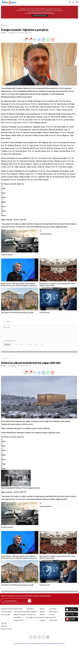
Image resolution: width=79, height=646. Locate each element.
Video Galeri (53, 612)
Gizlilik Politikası (32, 643)
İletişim (24, 643)
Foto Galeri (52, 609)
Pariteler (43, 620)
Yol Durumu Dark (6, 612)
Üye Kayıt (4, 626)
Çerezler (39, 643)
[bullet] (30, 344)
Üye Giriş (4, 623)
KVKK (44, 643)
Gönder (7, 344)
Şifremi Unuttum (6, 629)
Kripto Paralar (44, 617)
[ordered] (27, 344)
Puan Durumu (30, 614)
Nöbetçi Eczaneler (20, 614)
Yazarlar (52, 614)
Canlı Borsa (30, 609)
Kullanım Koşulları (52, 643)
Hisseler (42, 614)
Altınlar (42, 609)
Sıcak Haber (53, 620)
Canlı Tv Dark (18, 609)
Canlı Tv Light (5, 614)
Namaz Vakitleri (31, 612)
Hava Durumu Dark (7, 609)
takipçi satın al (18, 620)
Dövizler (42, 612)
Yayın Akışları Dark (20, 612)
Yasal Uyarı (61, 643)
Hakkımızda (17, 643)
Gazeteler (52, 617)
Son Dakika (17, 617)
